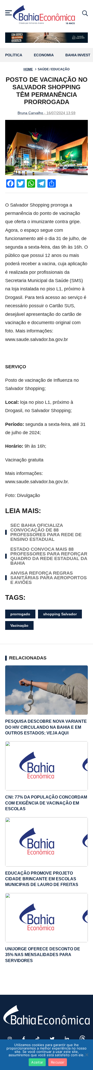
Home (28, 69)
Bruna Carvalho (30, 113)
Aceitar (37, 1062)
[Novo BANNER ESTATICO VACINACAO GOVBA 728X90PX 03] (46, 37)
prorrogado (20, 614)
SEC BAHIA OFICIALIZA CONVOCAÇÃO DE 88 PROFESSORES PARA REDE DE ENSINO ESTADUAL (46, 532)
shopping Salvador (60, 614)
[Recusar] (86, 1054)
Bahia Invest (77, 55)
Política (13, 55)
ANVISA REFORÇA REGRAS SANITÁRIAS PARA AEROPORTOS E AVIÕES (48, 578)
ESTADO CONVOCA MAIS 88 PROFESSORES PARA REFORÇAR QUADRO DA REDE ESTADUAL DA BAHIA (48, 556)
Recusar (57, 1062)
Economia (44, 55)
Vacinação (19, 625)
